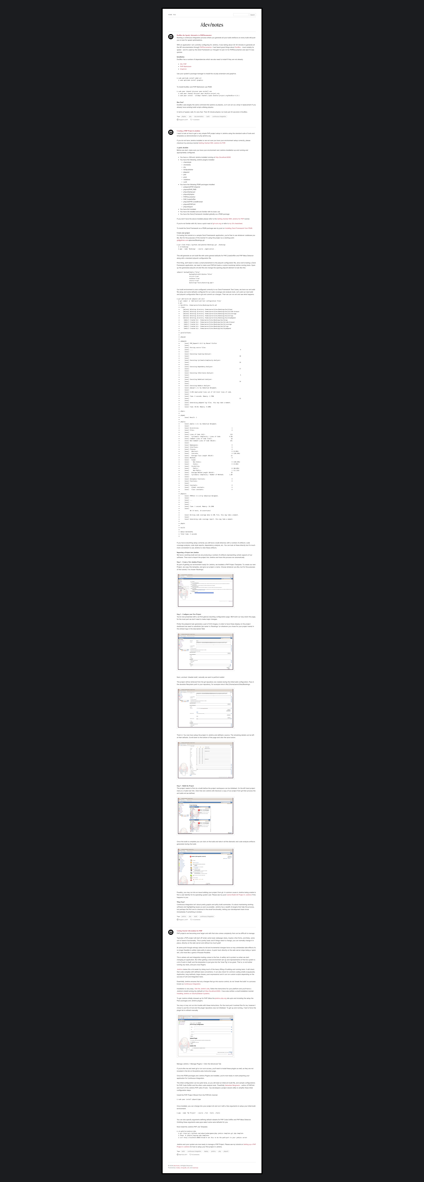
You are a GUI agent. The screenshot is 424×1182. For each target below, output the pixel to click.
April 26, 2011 (183, 1154)
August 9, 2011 (183, 119)
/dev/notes (212, 24)
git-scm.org (217, 223)
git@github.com (182, 240)
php (190, 116)
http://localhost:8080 (223, 157)
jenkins (184, 916)
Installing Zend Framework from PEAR (238, 228)
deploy (206, 1151)
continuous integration (219, 116)
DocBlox (238, 47)
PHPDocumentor (206, 47)
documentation (199, 116)
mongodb (183, 1168)
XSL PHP (183, 64)
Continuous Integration (192, 984)
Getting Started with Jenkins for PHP (189, 931)
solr (188, 1168)
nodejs (178, 1168)
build (207, 116)
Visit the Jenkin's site (201, 989)
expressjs (195, 1168)
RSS (174, 14)
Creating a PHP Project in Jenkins (188, 131)
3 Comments (196, 919)
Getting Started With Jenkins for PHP (212, 143)
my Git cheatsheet (235, 223)
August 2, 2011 (183, 919)
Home (170, 14)
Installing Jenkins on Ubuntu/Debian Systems (193, 993)
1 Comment (195, 119)
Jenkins (179, 969)
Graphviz (183, 69)
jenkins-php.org (220, 998)
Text (170, 36)
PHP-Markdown (185, 66)
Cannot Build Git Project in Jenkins (239, 895)
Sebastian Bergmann (232, 1085)
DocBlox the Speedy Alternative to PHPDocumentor (194, 35)
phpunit (226, 1151)
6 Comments (195, 1154)
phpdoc (184, 116)
